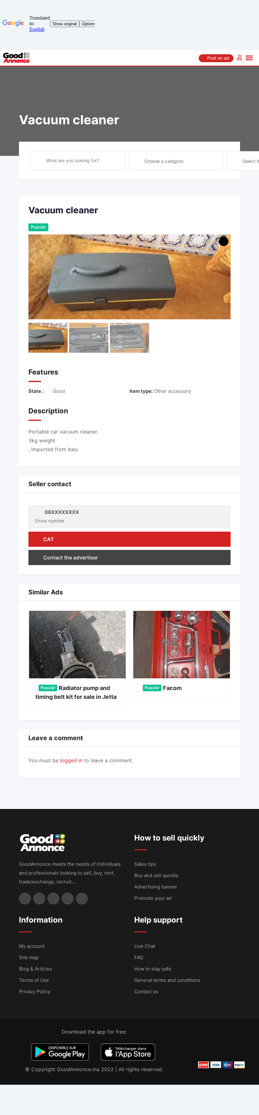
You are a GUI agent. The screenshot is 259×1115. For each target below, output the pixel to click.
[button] (228, 592)
